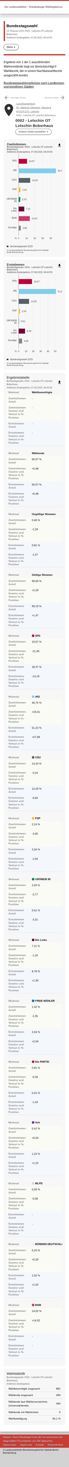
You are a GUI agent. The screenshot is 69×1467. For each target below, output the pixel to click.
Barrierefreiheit (55, 1445)
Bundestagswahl (22, 26)
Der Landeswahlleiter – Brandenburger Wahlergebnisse (33, 7)
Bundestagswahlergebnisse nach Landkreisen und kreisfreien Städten (34, 84)
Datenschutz (9, 1445)
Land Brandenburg (25, 104)
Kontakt (40, 1445)
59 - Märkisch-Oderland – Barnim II (33, 107)
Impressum (26, 1445)
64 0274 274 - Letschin (27, 111)
